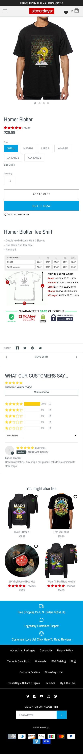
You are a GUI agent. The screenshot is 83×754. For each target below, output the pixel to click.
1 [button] (35, 104)
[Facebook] (34, 696)
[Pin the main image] (32, 347)
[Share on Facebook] (17, 347)
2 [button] (39, 104)
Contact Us (46, 650)
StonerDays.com (54, 672)
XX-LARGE (13, 157)
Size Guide (9, 164)
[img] (25, 448)
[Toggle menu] (5, 11)
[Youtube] (41, 696)
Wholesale (41, 661)
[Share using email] (40, 347)
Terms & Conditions (18, 661)
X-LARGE (63, 148)
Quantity (8, 173)
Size (6, 142)
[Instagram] (48, 696)
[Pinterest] (55, 696)
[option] (41, 58)
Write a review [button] (41, 392)
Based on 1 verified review (18, 387)
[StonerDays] (41, 11)
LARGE (45, 148)
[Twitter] (27, 696)
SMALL (11, 148)
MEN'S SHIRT (41, 356)
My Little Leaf (67, 683)
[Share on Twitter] (24, 347)
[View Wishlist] (66, 13)
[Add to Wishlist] (36, 496)
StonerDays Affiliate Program (24, 683)
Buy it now (41, 205)
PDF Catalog (58, 661)
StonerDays (45, 727)
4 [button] (48, 104)
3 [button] (44, 104)
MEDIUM (28, 148)
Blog (73, 661)
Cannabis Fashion (30, 672)
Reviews (50, 683)
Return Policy (65, 650)
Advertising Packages (22, 650)
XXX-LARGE (34, 157)
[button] (13, 128)
